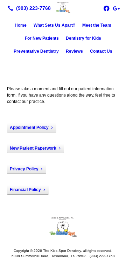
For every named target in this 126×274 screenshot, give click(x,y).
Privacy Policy (24, 169)
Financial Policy (25, 189)
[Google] (116, 8)
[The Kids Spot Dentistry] (63, 7)
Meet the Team (96, 25)
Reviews (74, 51)
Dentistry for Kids (83, 38)
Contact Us (101, 51)
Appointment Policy (29, 127)
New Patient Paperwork (33, 148)
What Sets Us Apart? (54, 25)
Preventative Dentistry (36, 51)
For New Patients (42, 38)
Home (21, 25)
